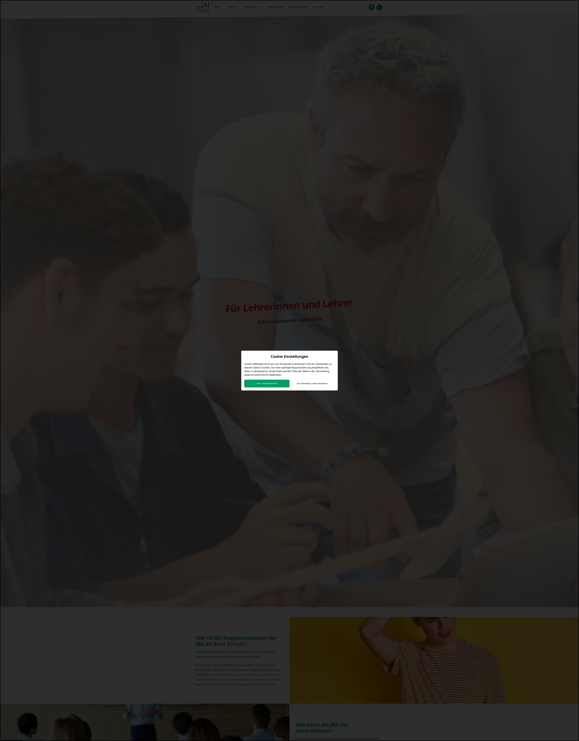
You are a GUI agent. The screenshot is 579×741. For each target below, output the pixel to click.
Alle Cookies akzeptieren (267, 383)
